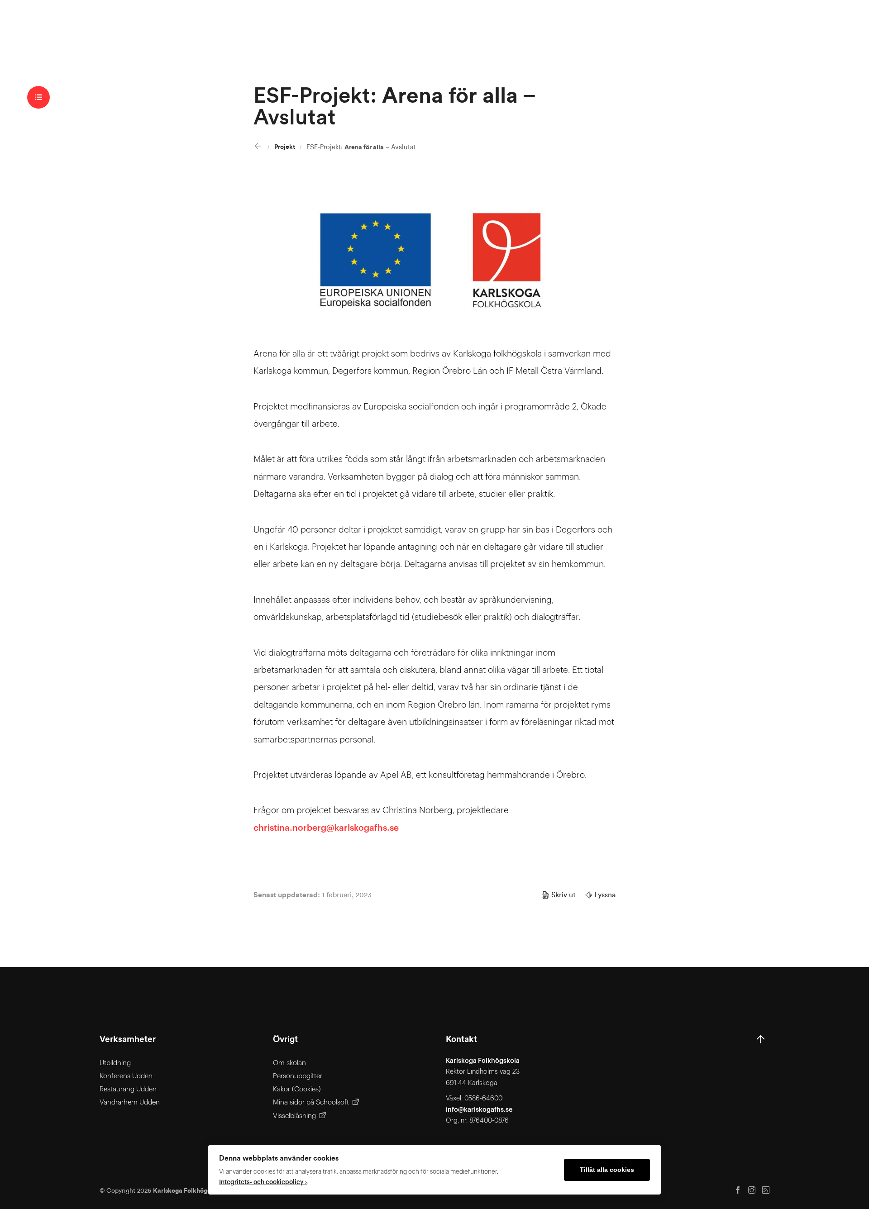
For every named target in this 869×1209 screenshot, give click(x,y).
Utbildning (115, 1063)
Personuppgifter (297, 1076)
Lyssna (605, 895)
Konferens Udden (126, 1076)
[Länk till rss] (765, 1191)
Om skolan (289, 1063)
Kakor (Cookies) (297, 1089)
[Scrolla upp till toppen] (760, 1080)
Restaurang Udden (128, 1089)
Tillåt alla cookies (607, 1169)
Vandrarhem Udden (130, 1102)
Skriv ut (563, 895)
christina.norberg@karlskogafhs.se (326, 827)
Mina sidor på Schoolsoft (311, 1102)
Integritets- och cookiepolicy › (263, 1182)
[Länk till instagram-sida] (751, 1191)
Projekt (284, 146)
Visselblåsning (294, 1116)
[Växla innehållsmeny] (38, 97)
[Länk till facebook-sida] (737, 1191)
